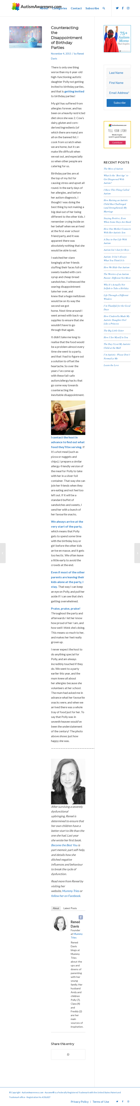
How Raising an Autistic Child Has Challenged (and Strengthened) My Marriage (116, 205)
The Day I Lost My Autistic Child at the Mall (117, 345)
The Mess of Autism (113, 168)
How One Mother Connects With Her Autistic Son (117, 230)
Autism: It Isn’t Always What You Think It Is (115, 258)
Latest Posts (70, 908)
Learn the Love (111, 365)
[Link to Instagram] (128, 8)
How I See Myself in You (116, 337)
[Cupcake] (25, 42)
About (56, 908)
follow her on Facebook (65, 895)
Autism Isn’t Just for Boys (116, 249)
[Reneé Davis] (60, 929)
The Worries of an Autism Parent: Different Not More (117, 275)
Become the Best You (64, 845)
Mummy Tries (70, 891)
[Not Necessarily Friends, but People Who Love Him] (3, 553)
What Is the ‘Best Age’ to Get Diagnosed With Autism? (116, 179)
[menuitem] (44, 8)
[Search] (104, 8)
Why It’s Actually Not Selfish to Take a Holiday (116, 286)
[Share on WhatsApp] (68, 1054)
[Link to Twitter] (117, 8)
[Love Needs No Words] (137, 553)
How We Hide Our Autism (116, 267)
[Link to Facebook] (122, 8)
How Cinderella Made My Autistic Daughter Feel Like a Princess (117, 319)
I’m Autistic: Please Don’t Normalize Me (117, 356)
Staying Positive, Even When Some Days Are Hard (117, 219)
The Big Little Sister (114, 330)
